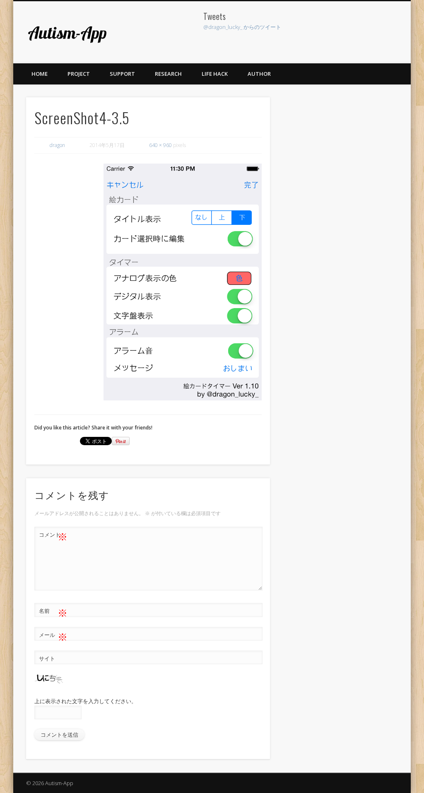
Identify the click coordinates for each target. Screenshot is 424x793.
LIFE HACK (215, 73)
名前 (53, 612)
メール (53, 636)
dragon (57, 145)
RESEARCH (168, 73)
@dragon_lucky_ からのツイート (242, 27)
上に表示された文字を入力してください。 (85, 701)
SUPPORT (122, 73)
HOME (39, 73)
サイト (47, 658)
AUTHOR (259, 73)
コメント (53, 536)
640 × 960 (160, 145)
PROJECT (78, 73)
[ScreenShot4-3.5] (183, 282)
